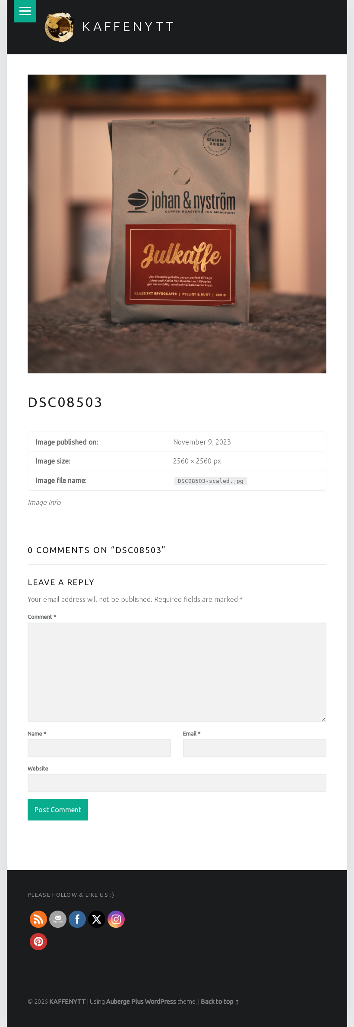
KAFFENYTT (129, 26)
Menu (25, 11)
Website (38, 768)
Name (37, 733)
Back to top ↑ (220, 1001)
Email (192, 733)
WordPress (160, 1001)
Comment (42, 617)
